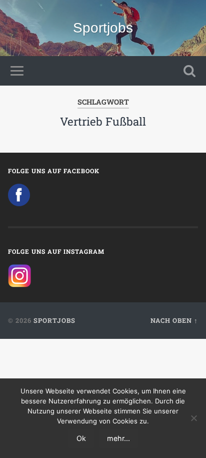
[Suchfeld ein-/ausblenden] (190, 71)
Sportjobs (103, 28)
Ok (81, 438)
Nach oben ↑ (174, 320)
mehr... (118, 438)
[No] (193, 418)
